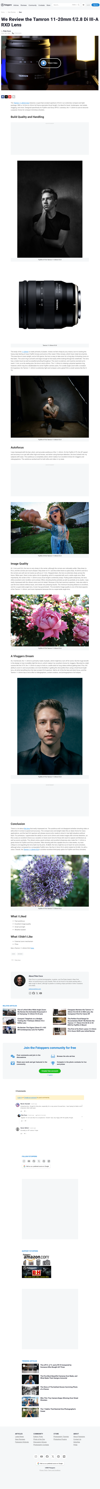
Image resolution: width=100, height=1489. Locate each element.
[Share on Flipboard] (9, 96)
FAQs (75, 1445)
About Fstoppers (79, 1436)
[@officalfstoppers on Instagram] (24, 1161)
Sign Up (95, 5)
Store (48, 5)
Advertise (76, 1442)
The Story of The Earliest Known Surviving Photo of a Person (59, 1388)
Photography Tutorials (61, 1436)
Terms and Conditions (54, 1470)
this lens (27, 828)
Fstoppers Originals (22, 1442)
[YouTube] (40, 993)
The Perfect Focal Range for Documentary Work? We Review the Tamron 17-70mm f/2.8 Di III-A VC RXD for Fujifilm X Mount (81, 1021)
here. (32, 948)
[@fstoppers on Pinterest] (44, 1161)
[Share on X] (6, 96)
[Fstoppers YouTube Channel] (29, 1161)
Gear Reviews (12, 12)
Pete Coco (7, 31)
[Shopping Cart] (83, 5)
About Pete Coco (36, 976)
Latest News (19, 1436)
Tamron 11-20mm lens (21, 103)
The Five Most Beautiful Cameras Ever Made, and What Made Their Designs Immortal (58, 1377)
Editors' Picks (38, 1436)
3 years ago (34, 1104)
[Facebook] (33, 993)
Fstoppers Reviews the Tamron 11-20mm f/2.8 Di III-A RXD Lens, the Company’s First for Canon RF (81, 1012)
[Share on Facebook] (2, 96)
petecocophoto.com (35, 989)
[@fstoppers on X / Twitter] (39, 1161)
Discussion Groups (40, 1442)
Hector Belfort (25, 1128)
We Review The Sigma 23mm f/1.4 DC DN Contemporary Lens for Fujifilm (31, 1028)
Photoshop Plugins (60, 1439)
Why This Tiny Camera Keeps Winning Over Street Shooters (59, 1399)
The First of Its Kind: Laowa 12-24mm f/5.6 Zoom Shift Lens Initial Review (82, 1030)
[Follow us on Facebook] (34, 1161)
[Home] (6, 5)
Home (2, 12)
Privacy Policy (44, 1470)
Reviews (24, 5)
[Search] (78, 4)
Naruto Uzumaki (25, 1104)
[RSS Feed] (49, 1161)
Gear (20, 12)
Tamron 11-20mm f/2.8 (31, 849)
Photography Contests (41, 1445)
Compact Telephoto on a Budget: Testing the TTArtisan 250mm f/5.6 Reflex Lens (30, 1020)
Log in (51, 1075)
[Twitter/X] (37, 993)
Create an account (30, 1097)
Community (33, 5)
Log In (88, 5)
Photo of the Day (39, 1439)
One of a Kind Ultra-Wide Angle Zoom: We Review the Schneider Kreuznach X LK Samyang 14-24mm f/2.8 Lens (32, 1012)
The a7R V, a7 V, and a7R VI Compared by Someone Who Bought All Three (55, 1366)
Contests (41, 5)
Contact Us (77, 1439)
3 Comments (17, 33)
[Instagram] (30, 993)
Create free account (50, 1071)
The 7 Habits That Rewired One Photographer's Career (58, 1410)
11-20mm (25, 351)
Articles (16, 5)
